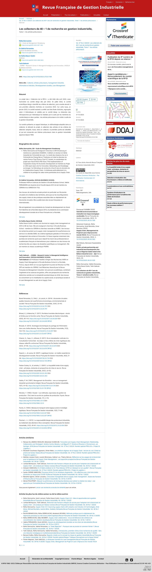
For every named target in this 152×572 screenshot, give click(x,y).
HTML (81, 102)
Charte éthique (76, 559)
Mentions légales (90, 559)
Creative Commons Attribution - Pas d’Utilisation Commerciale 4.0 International (87, 178)
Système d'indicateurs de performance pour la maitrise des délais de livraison (119, 195)
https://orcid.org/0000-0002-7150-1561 (32, 52)
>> (24, 545)
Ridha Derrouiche (25, 41)
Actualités (97, 15)
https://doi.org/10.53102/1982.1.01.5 (31, 400)
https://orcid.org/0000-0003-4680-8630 (32, 60)
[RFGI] (49, 321)
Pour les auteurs (70, 15)
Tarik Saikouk (24, 63)
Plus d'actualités (120, 93)
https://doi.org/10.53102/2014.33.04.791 (33, 306)
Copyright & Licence (62, 559)
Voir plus (22, 176)
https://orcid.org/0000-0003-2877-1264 (32, 45)
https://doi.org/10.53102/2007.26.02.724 (36, 358)
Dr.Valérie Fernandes (26, 48)
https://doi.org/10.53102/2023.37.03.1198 (37, 76)
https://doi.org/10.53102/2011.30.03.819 (43, 346)
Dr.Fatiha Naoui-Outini (27, 56)
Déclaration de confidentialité (42, 559)
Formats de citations (83, 141)
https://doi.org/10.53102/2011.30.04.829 (43, 318)
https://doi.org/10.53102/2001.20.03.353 (33, 373)
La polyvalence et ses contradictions (120, 186)
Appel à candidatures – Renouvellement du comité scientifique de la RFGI (120, 76)
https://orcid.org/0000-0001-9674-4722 (32, 70)
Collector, (30, 83)
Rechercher (131, 2)
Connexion (119, 2)
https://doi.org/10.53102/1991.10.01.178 (42, 385)
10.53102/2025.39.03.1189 (86, 220)
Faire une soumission (120, 45)
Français (109, 2)
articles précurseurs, (41, 83)
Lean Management (59, 85)
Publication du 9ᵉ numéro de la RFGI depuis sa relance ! (120, 58)
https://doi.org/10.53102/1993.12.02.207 (33, 413)
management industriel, (56, 83)
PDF (94, 99)
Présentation (55, 15)
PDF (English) (83, 99)
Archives (29, 18)
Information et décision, (27, 85)
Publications (84, 15)
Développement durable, (44, 85)
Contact (106, 15)
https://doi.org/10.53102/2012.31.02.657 (39, 331)
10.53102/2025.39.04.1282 (86, 239)
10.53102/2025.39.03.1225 (86, 260)
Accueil (45, 15)
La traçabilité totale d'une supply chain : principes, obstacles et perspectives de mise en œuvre (118, 169)
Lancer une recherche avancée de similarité (50, 487)
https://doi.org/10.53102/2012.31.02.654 (50, 425)
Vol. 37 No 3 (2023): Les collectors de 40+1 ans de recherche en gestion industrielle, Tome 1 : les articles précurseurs (57, 20)
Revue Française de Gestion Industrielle (83, 7)
